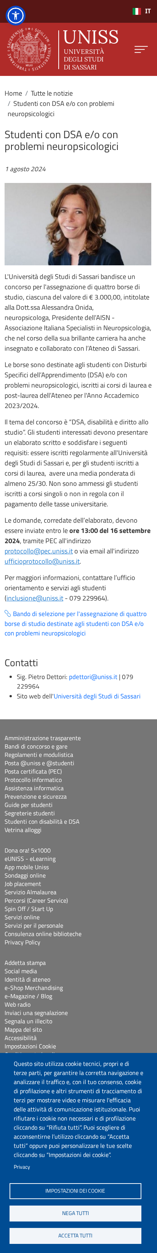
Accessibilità (21, 1038)
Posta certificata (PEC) (33, 771)
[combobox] (141, 11)
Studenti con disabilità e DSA (42, 821)
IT (148, 11)
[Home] (62, 49)
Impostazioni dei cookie (75, 1191)
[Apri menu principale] (141, 50)
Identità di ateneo (27, 979)
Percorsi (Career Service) (36, 900)
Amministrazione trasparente (43, 738)
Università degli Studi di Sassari (97, 696)
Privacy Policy (22, 942)
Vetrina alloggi (23, 830)
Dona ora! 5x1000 (28, 850)
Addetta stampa (25, 962)
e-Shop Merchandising (34, 987)
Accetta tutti (75, 1235)
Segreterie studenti (30, 813)
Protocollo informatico (33, 779)
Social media (21, 971)
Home (13, 93)
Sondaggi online (25, 875)
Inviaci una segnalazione (36, 1013)
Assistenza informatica (34, 788)
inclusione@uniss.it (34, 598)
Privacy (22, 1167)
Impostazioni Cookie (30, 1046)
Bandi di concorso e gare (36, 746)
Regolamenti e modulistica (39, 754)
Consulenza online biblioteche (43, 934)
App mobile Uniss (27, 867)
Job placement (23, 883)
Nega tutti (75, 1213)
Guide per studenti (29, 805)
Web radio (17, 1004)
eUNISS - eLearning (30, 858)
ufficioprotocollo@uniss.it (42, 561)
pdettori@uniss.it (93, 677)
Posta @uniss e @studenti (39, 763)
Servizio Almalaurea (30, 892)
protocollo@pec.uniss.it (39, 551)
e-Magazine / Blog (28, 996)
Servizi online (22, 917)
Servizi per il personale (34, 925)
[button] (16, 16)
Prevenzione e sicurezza (36, 796)
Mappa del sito (23, 1029)
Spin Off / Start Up (29, 909)
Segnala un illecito (28, 1021)
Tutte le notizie (52, 93)
